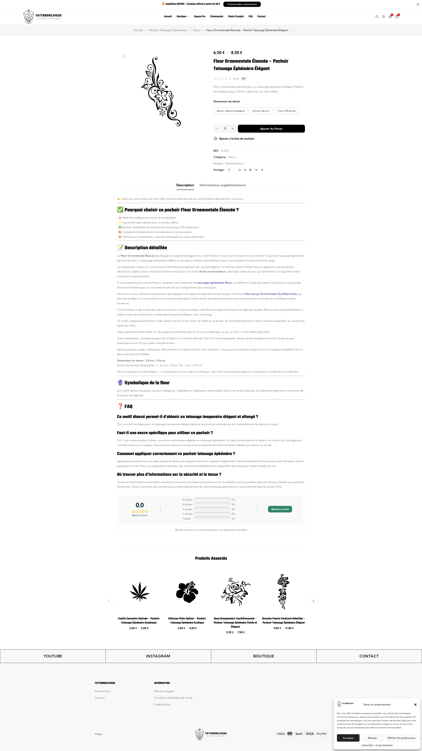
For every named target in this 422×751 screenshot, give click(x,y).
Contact (261, 16)
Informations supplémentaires (223, 185)
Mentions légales (164, 691)
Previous (109, 601)
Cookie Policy (367, 745)
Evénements (102, 691)
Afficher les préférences (401, 737)
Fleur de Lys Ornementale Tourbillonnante (271, 293)
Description (185, 185)
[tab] (185, 185)
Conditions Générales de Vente (173, 697)
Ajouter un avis (280, 509)
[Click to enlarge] (124, 56)
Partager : (219, 169)
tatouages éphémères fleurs (214, 282)
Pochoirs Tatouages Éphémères (168, 30)
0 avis (236, 78)
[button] (415, 704)
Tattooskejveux (234, 163)
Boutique (181, 16)
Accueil (168, 16)
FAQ (251, 16)
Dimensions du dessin (226, 101)
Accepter (348, 737)
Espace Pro (199, 16)
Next (313, 601)
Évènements (216, 16)
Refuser (372, 737)
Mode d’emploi (236, 16)
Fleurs (196, 30)
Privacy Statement (384, 745)
